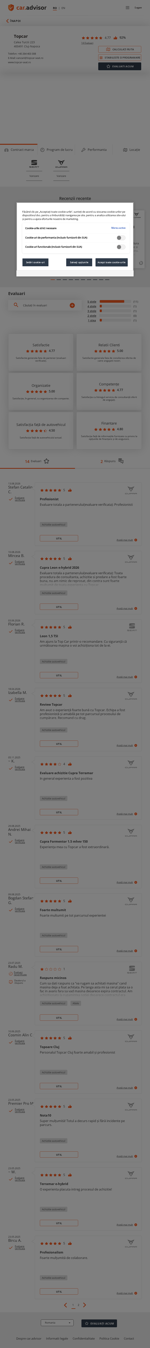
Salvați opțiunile (79, 262)
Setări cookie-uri (35, 262)
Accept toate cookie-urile (112, 262)
